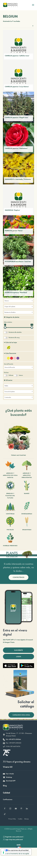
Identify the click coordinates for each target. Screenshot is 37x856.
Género (7, 301)
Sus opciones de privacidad (18, 850)
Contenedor (8, 397)
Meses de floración (10, 367)
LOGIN (18, 656)
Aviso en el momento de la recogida (15, 854)
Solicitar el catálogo (26, 704)
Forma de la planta (10, 391)
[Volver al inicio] (10, 5)
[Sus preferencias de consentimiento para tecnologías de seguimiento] (3, 852)
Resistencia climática (10, 312)
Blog (5, 785)
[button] (33, 5)
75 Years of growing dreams (16, 761)
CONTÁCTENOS (18, 577)
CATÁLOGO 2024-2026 (21, 715)
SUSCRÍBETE (18, 650)
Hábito (6, 386)
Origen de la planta (10, 306)
